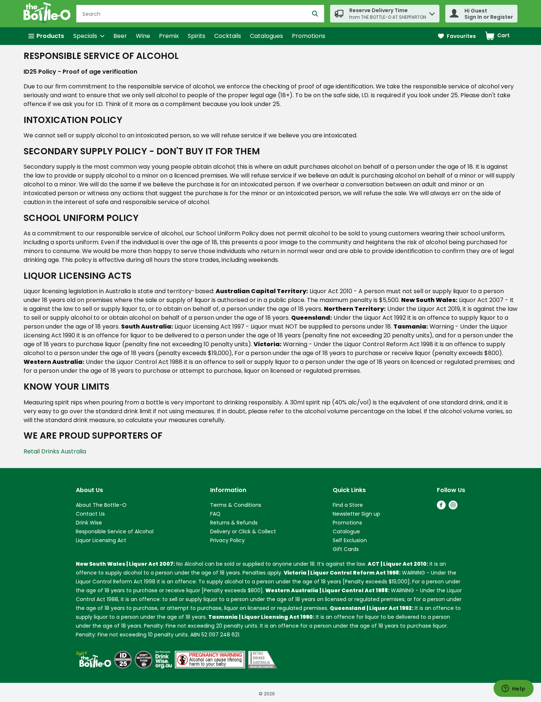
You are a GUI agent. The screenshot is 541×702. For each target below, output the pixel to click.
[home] (48, 13)
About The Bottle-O (101, 505)
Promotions (308, 36)
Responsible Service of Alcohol (114, 531)
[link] (457, 36)
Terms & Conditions (235, 505)
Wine (143, 36)
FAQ (215, 513)
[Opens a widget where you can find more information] (513, 689)
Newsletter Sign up (356, 513)
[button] (432, 12)
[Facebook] (441, 507)
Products (50, 36)
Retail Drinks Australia (55, 451)
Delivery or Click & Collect (243, 531)
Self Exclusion (350, 540)
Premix (169, 36)
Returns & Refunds (234, 522)
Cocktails (227, 36)
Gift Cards (346, 549)
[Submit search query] (315, 14)
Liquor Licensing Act (101, 540)
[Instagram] (453, 507)
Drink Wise (89, 522)
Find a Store (348, 505)
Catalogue (346, 531)
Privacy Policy (227, 540)
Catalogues (266, 36)
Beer (120, 36)
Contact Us (90, 513)
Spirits (196, 36)
